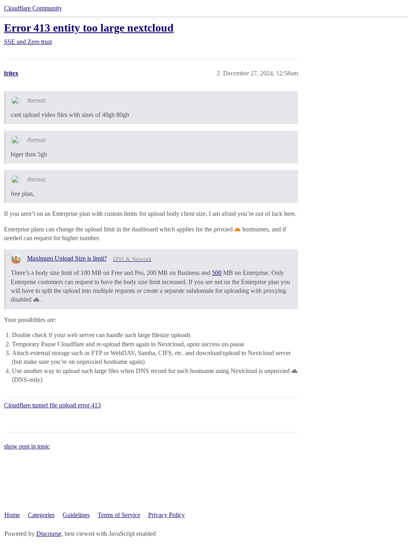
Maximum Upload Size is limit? (67, 258)
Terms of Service (119, 514)
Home (12, 514)
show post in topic (27, 446)
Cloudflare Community (33, 8)
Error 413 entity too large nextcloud (89, 28)
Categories (41, 514)
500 (217, 272)
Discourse (48, 533)
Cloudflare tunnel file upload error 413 (52, 405)
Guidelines (76, 514)
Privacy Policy (166, 514)
